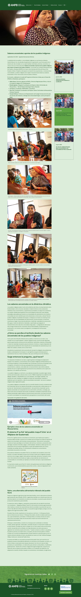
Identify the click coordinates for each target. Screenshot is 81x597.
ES (64, 5)
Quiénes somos (28, 5)
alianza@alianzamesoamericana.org (33, 588)
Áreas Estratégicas (37, 5)
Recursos (60, 5)
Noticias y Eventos (54, 5)
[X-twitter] (45, 588)
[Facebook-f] (52, 574)
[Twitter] (49, 574)
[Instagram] (55, 574)
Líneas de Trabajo (45, 5)
